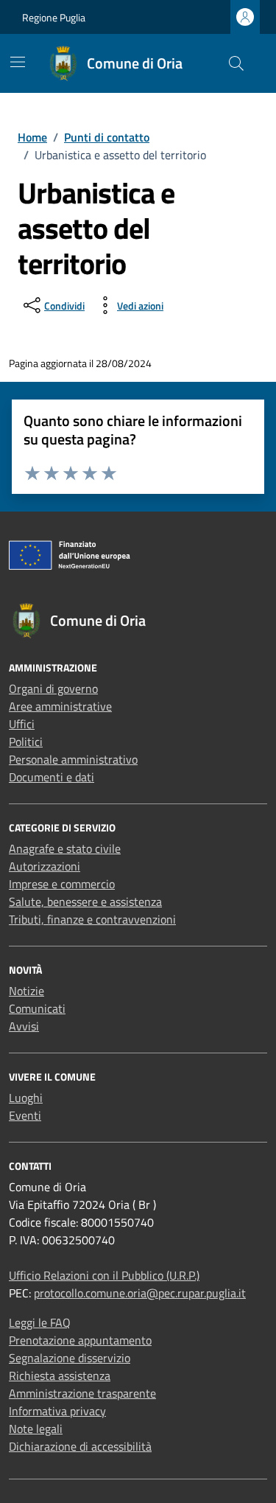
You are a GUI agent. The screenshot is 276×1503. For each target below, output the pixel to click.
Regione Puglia (53, 17)
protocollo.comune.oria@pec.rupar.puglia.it (140, 1293)
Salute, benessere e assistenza (85, 901)
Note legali (36, 1428)
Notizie (26, 991)
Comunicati (37, 1008)
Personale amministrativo (73, 759)
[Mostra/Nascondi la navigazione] (17, 62)
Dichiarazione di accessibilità (80, 1446)
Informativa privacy (57, 1411)
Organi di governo (53, 688)
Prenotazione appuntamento (80, 1340)
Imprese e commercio (62, 884)
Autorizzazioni (44, 866)
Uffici (22, 724)
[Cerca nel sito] (236, 63)
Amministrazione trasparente (82, 1393)
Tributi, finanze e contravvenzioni (92, 919)
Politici (26, 741)
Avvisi (24, 1026)
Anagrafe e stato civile (65, 848)
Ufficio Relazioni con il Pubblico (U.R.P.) (104, 1275)
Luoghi (26, 1097)
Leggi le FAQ (40, 1322)
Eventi (25, 1115)
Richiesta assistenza (59, 1375)
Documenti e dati (51, 777)
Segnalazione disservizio (69, 1358)
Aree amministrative (60, 706)
